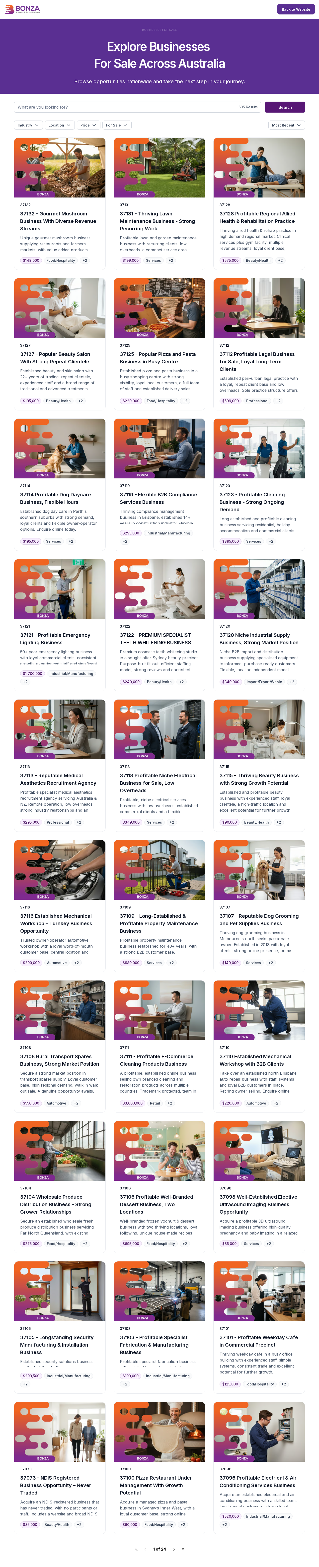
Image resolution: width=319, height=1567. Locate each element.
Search (285, 107)
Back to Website (296, 9)
